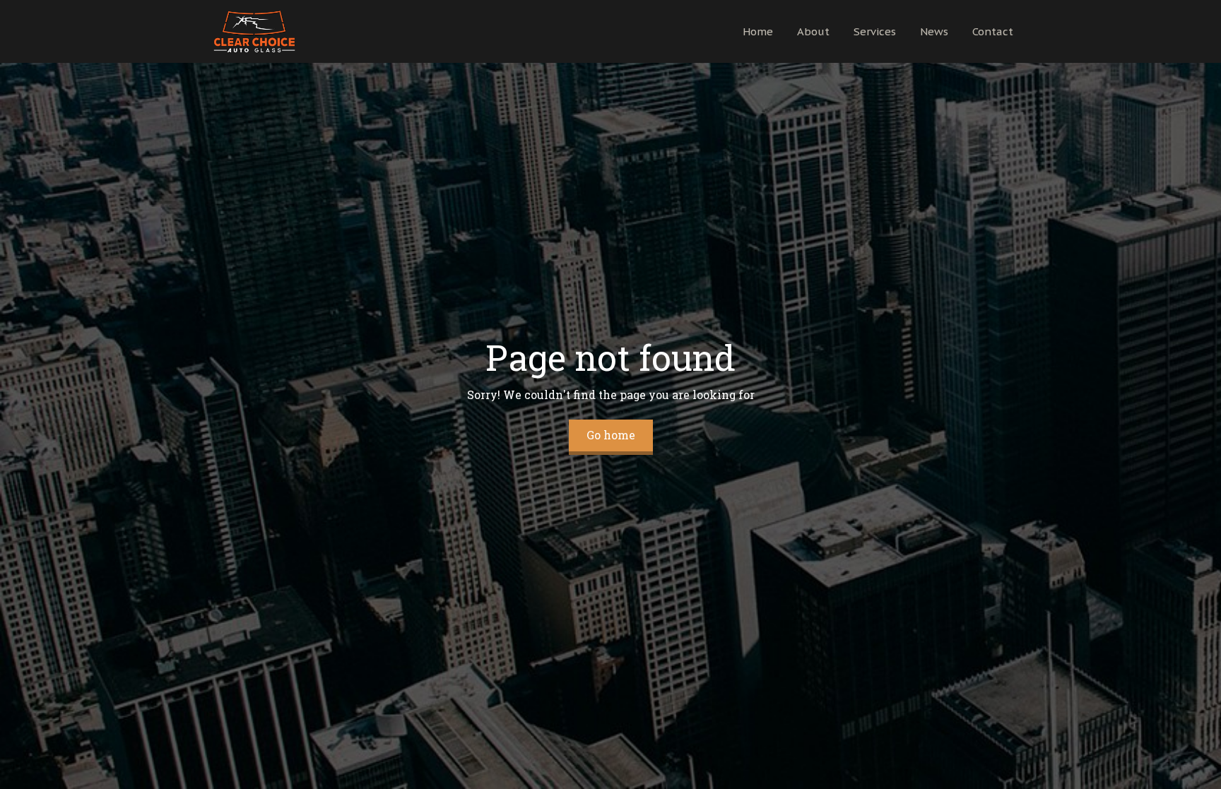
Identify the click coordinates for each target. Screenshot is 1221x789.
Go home (610, 434)
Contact (992, 31)
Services (875, 31)
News (934, 31)
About (813, 31)
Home (758, 31)
